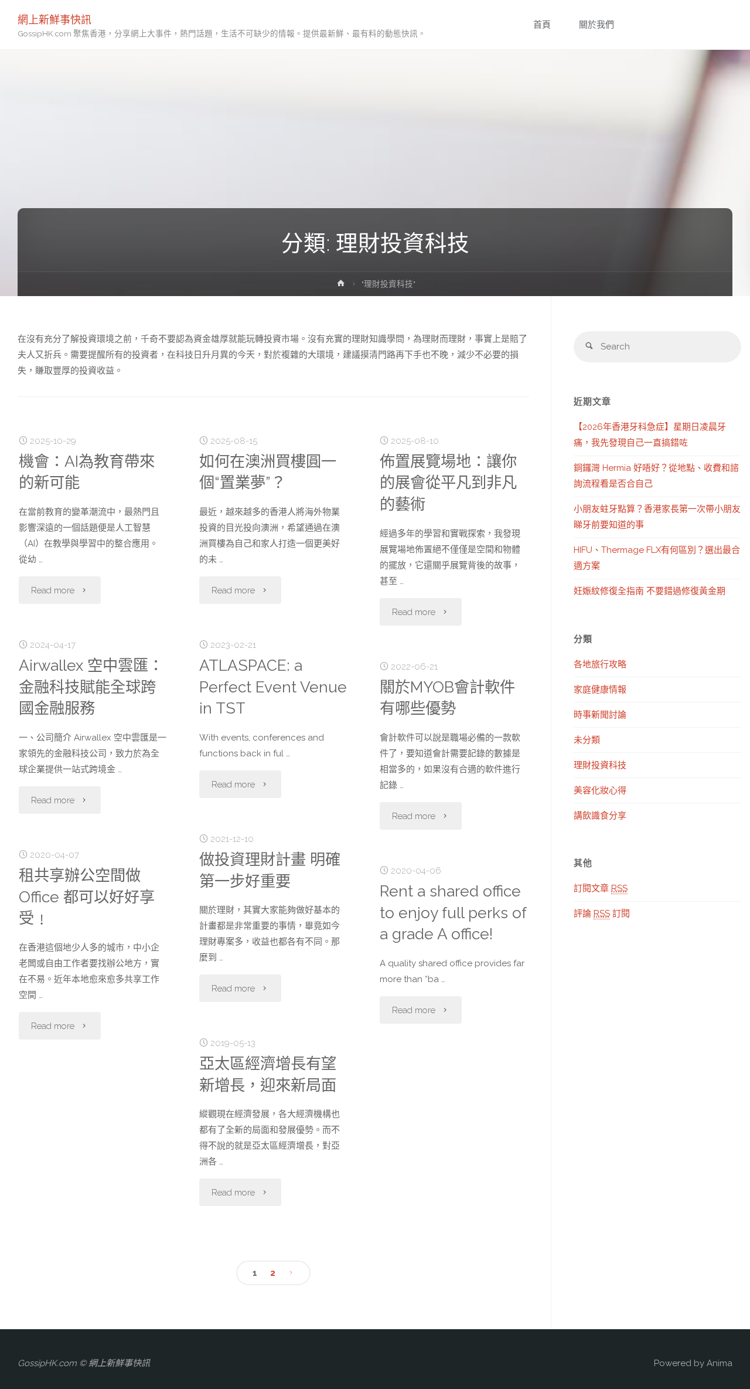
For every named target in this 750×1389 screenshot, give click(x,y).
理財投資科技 (600, 765)
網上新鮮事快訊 (54, 19)
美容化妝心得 (600, 790)
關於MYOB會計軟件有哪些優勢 (447, 698)
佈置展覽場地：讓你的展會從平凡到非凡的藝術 (448, 483)
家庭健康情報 (600, 689)
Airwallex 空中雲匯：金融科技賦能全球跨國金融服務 (91, 687)
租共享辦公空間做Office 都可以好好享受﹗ (87, 897)
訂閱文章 (601, 888)
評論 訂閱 (602, 913)
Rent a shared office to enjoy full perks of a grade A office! (453, 912)
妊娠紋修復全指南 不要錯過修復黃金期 (649, 591)
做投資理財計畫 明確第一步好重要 (269, 870)
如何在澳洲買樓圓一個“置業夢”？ (267, 472)
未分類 (587, 740)
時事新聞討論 (600, 714)
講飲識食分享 (600, 815)
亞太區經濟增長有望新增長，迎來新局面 (267, 1074)
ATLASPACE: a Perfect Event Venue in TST (273, 687)
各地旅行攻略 (600, 664)
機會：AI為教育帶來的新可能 (87, 472)
